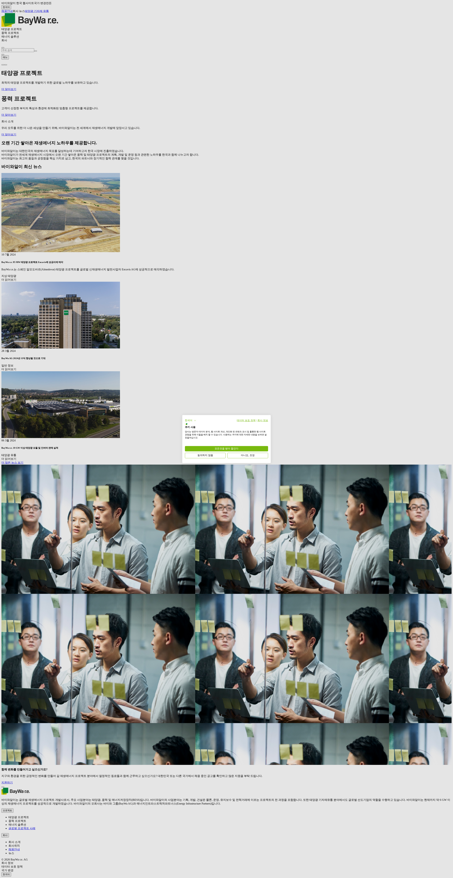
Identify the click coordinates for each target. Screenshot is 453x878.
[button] (190, 420)
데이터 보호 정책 (246, 420)
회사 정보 (262, 420)
